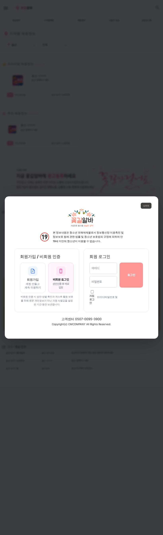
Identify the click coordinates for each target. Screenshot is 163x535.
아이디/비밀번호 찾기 (108, 297)
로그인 (131, 275)
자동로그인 (91, 299)
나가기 (146, 206)
